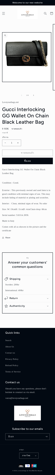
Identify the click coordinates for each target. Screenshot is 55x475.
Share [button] (7, 237)
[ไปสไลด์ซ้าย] (21, 95)
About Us (9, 347)
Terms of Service (13, 372)
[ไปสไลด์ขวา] (33, 95)
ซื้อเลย (27, 161)
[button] (3, 13)
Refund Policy (11, 365)
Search (8, 340)
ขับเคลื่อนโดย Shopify (35, 470)
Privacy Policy (12, 359)
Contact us (10, 353)
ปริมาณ (5, 137)
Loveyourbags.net (23, 470)
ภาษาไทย (26, 456)
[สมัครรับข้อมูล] (46, 436)
